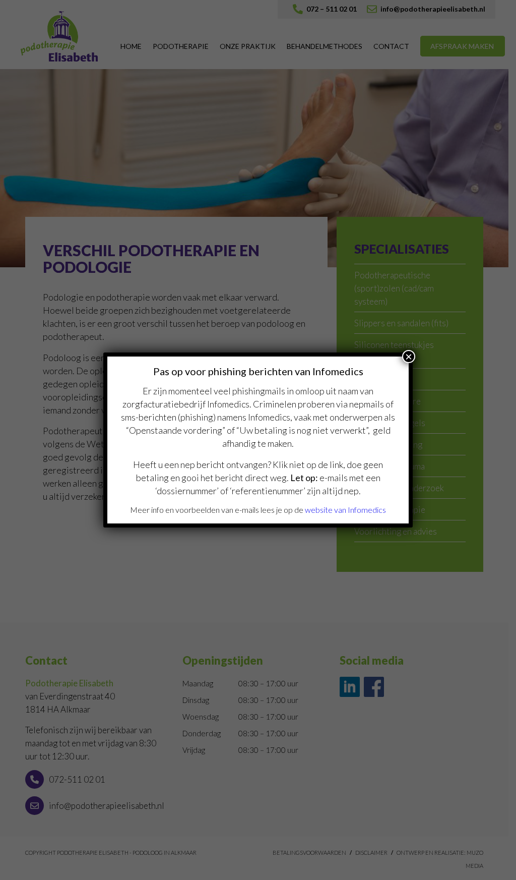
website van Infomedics (345, 509)
